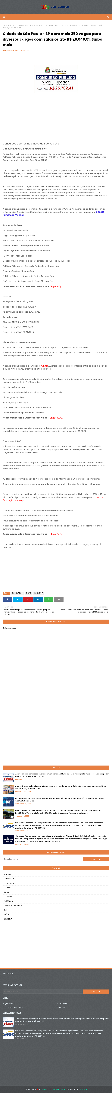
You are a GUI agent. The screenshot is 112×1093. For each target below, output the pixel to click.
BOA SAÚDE (8, 874)
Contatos (61, 1007)
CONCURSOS (17, 593)
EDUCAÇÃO (8, 901)
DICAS (28, 593)
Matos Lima (9, 51)
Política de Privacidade (13, 1007)
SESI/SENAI (8, 919)
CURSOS (7, 888)
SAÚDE (6, 914)
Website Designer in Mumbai (54, 1089)
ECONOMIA (20, 25)
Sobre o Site (62, 1003)
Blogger (83, 1089)
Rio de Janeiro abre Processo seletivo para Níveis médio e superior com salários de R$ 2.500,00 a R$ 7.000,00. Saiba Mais (60, 799)
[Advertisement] (56, 113)
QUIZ (5, 910)
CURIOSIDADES (10, 883)
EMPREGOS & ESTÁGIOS (13, 905)
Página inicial (8, 25)
